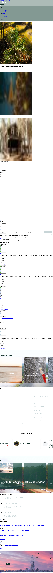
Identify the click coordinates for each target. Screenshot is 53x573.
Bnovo (52, 234)
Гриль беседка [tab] (37, 413)
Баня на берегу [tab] (37, 403)
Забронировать (6, 264)
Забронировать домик (3, 238)
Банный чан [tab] (36, 410)
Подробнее (1, 264)
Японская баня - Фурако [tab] (40, 396)
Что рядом (5, 11)
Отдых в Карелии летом (39, 554)
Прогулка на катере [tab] (39, 400)
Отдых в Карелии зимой (39, 553)
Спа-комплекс (6, 16)
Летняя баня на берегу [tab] (40, 420)
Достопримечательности (39, 556)
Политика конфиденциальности (47, 562)
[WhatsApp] (1, 4)
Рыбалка (36, 557)
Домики (51, 553)
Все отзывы (26, 451)
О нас (3, 7)
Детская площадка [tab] (39, 406)
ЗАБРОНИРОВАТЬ (7, 4)
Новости (5, 9)
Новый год (3, 13)
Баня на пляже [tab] (37, 417)
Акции (3, 12)
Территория (5, 10)
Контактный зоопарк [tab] (40, 393)
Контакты (3, 19)
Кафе (2, 18)
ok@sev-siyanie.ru (8, 0)
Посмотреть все (2, 348)
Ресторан (51, 558)
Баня (4, 15)
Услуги (3, 14)
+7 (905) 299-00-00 (3, 0)
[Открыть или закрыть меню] (0, 5)
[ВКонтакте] (3, 4)
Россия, (11, 545)
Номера (51, 554)
